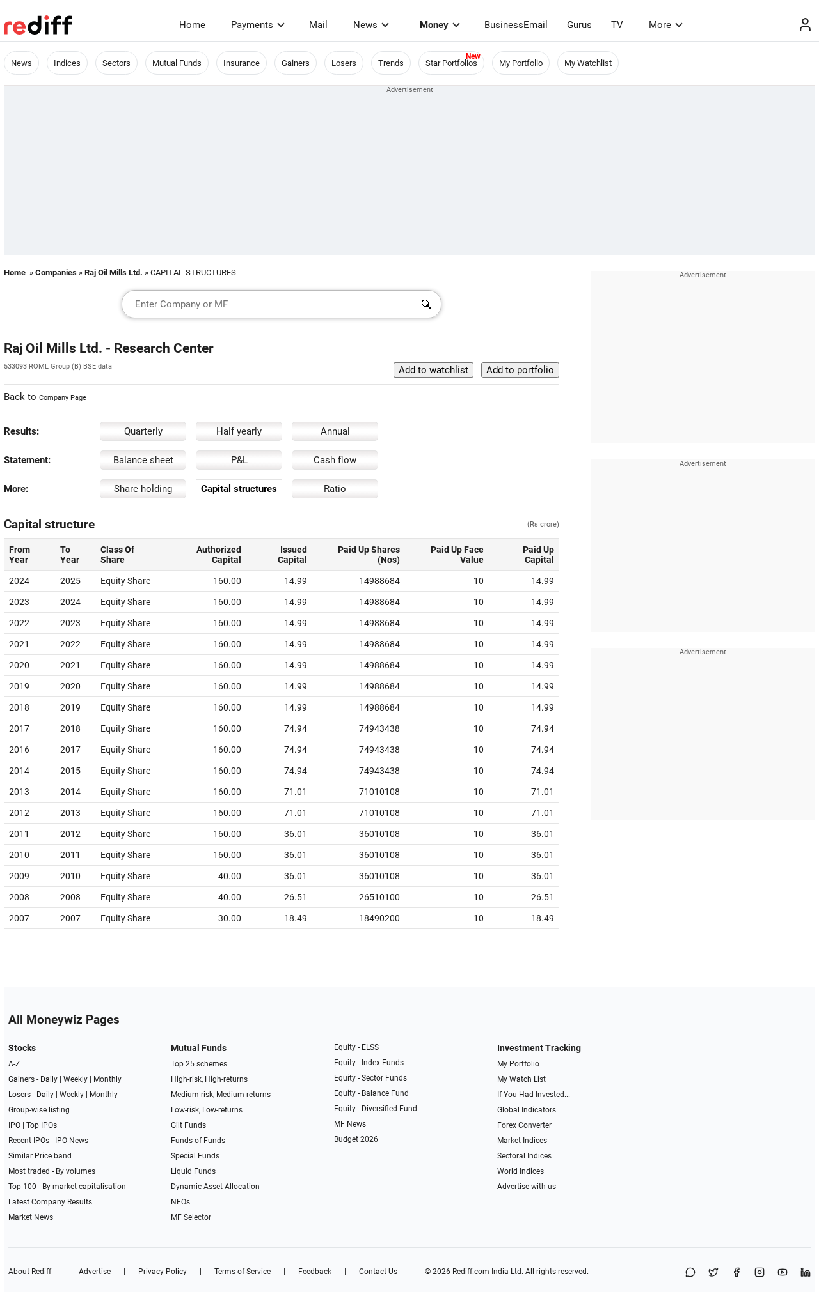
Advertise (95, 1271)
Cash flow (335, 460)
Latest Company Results (50, 1201)
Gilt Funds (188, 1125)
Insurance (241, 63)
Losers (343, 63)
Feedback (314, 1271)
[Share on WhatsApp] (690, 1273)
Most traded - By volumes (51, 1171)
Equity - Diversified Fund (375, 1108)
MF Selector (191, 1217)
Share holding (143, 489)
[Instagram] (759, 1273)
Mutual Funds (177, 63)
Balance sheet (143, 460)
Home (192, 25)
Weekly (75, 1079)
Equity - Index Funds (369, 1062)
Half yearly (239, 431)
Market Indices (522, 1140)
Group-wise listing (39, 1109)
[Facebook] (736, 1273)
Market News (30, 1217)
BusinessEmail (516, 25)
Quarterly (143, 431)
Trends (391, 63)
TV (617, 25)
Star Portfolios (451, 63)
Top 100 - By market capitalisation (67, 1186)
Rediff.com (470, 1271)
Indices (67, 63)
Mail (318, 25)
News (365, 25)
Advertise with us (526, 1186)
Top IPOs (41, 1125)
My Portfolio (521, 63)
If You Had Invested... (533, 1094)
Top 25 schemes (199, 1063)
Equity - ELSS (356, 1047)
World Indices (520, 1171)
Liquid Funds (193, 1171)
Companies (56, 272)
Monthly (107, 1079)
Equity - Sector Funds (370, 1077)
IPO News (71, 1140)
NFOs (180, 1201)
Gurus (579, 25)
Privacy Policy (162, 1271)
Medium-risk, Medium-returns (221, 1094)
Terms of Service (242, 1271)
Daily (49, 1079)
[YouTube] (782, 1273)
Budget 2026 (356, 1139)
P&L (239, 460)
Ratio (335, 489)
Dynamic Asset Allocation (215, 1186)
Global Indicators (526, 1109)
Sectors (116, 63)
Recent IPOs (28, 1140)
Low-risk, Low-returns (207, 1109)
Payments (252, 25)
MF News (350, 1123)
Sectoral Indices (524, 1155)
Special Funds (195, 1155)
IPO (14, 1125)
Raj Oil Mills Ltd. (113, 272)
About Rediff (29, 1271)
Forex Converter (524, 1125)
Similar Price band (40, 1155)
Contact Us (378, 1271)
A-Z (14, 1063)
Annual (335, 431)
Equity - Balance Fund (371, 1093)
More (660, 25)
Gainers (296, 63)
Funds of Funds (198, 1140)
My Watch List (521, 1079)
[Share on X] (713, 1273)
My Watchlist (588, 63)
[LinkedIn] (805, 1273)
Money (434, 25)
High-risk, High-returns (209, 1079)
